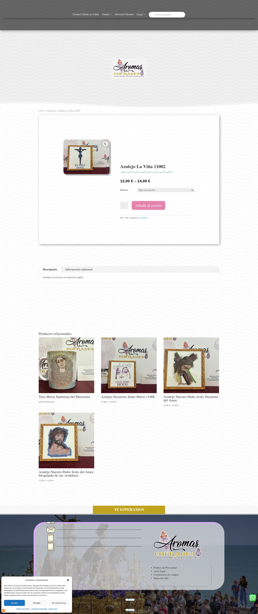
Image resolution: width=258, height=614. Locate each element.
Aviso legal (159, 571)
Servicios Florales (124, 14)
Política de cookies (23, 609)
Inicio (41, 110)
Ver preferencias (59, 603)
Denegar (36, 603)
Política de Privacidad (39, 609)
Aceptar (14, 603)
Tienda (105, 14)
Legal (140, 14)
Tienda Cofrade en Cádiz (85, 14)
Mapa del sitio (161, 578)
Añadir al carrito (149, 205)
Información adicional (78, 269)
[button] (68, 580)
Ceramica (51, 110)
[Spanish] (4, 610)
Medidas (124, 190)
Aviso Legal (53, 609)
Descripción (50, 269)
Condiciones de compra (166, 574)
